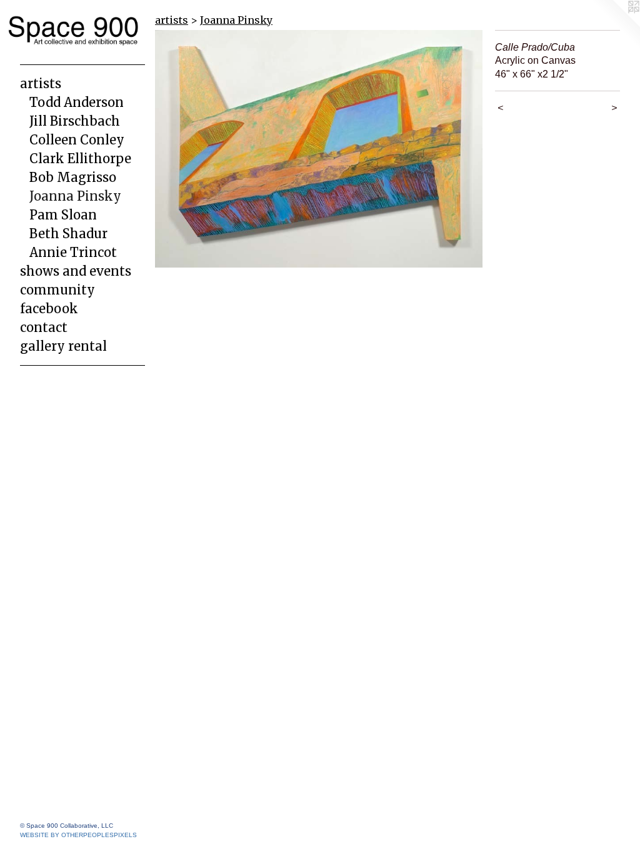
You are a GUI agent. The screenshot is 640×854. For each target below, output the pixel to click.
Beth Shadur (68, 233)
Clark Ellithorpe (80, 158)
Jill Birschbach (74, 121)
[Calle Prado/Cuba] (318, 149)
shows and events (75, 271)
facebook (49, 308)
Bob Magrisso (72, 177)
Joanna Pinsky (75, 196)
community (57, 290)
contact (44, 327)
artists (40, 83)
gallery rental (63, 346)
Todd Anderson (76, 102)
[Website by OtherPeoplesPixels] (615, 25)
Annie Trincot (73, 252)
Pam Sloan (63, 215)
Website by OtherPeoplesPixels (78, 834)
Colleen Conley (76, 140)
